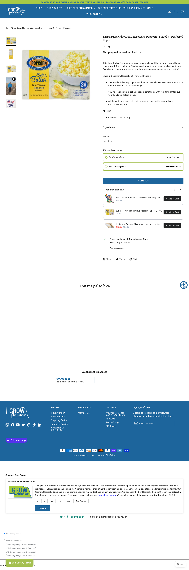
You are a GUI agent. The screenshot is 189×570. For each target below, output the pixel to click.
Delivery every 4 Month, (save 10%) (22, 555)
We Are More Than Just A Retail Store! (115, 414)
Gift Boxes (111, 426)
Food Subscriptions (14, 541)
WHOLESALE (93, 14)
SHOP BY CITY (55, 8)
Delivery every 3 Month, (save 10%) (22, 552)
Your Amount (81, 501)
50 (60, 501)
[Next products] (180, 190)
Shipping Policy (59, 420)
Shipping (108, 52)
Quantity (106, 136)
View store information (119, 248)
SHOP (39, 8)
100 (68, 501)
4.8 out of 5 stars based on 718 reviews (108, 517)
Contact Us (84, 413)
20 (52, 501)
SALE (150, 8)
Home (8, 28)
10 (44, 501)
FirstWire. (111, 455)
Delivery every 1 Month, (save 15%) (22, 544)
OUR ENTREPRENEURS (109, 8)
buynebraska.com (107, 495)
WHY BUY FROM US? (134, 8)
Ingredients (109, 127)
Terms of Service (59, 424)
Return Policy (58, 416)
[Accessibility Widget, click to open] (184, 285)
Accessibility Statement (57, 429)
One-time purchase (13, 534)
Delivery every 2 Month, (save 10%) (22, 548)
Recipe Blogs (112, 422)
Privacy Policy (58, 413)
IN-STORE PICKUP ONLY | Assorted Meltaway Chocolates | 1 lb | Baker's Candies (139, 197)
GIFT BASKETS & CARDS (80, 8)
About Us (110, 419)
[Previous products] (174, 190)
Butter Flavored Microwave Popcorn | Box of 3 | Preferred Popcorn (139, 211)
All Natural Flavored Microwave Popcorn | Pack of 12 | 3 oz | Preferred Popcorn (139, 224)
